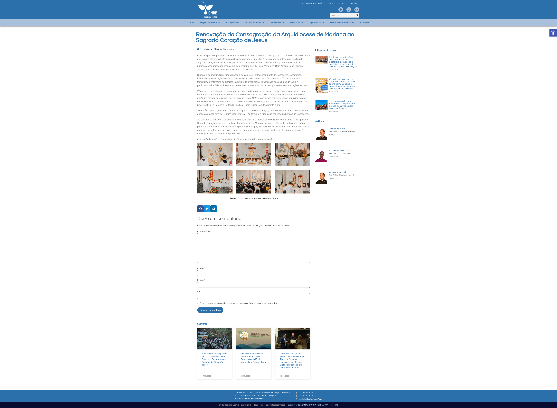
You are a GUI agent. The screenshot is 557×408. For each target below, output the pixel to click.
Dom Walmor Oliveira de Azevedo (342, 131)
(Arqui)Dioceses (253, 22)
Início (191, 22)
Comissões (275, 22)
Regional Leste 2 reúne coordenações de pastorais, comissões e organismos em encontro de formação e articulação (343, 62)
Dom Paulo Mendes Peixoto (339, 153)
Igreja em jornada (338, 172)
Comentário (204, 231)
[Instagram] (348, 9)
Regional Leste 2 (208, 22)
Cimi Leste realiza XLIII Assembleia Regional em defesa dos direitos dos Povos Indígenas (342, 104)
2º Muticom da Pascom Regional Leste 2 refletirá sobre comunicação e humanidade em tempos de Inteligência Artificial (342, 84)
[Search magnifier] (357, 15)
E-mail (201, 280)
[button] (553, 33)
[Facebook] (340, 9)
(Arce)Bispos (232, 22)
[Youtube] (356, 9)
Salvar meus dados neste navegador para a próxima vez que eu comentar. (238, 303)
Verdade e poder (337, 129)
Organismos (315, 22)
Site (199, 291)
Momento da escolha (340, 150)
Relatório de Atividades (342, 22)
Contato (364, 22)
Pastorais (295, 22)
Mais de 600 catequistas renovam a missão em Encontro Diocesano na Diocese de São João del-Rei (214, 359)
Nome (201, 268)
